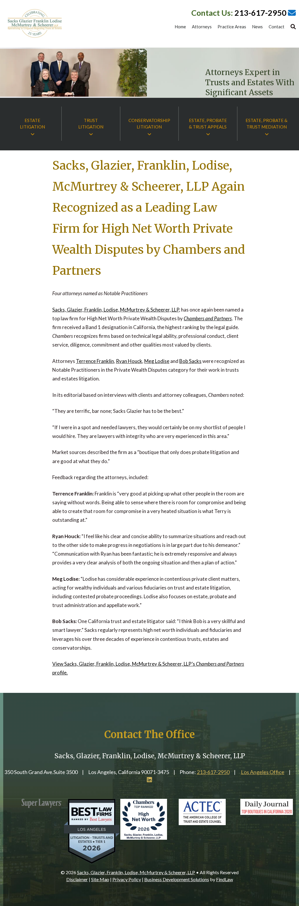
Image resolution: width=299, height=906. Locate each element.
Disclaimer (77, 879)
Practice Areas (232, 27)
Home (180, 27)
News (257, 27)
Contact (276, 27)
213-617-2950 (260, 13)
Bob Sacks (190, 361)
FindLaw (224, 879)
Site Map (100, 879)
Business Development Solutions (176, 879)
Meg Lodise (156, 361)
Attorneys (202, 27)
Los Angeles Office (262, 772)
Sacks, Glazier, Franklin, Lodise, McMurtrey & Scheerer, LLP (136, 872)
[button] (293, 864)
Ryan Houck (129, 361)
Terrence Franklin (95, 361)
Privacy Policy (126, 879)
